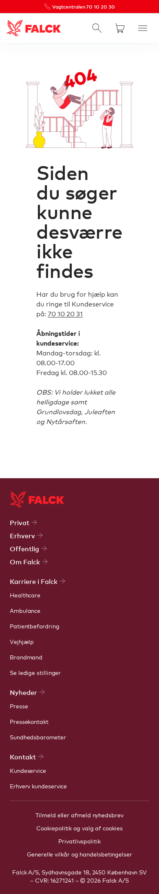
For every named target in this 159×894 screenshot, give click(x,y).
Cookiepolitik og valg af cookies (79, 828)
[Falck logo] (37, 499)
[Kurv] (120, 28)
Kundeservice (28, 770)
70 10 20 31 (65, 313)
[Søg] (97, 28)
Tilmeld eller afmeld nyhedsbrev (79, 815)
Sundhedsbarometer (38, 737)
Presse (19, 706)
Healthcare (25, 595)
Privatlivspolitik (79, 841)
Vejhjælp (22, 641)
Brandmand (26, 657)
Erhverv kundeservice (38, 786)
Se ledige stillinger (35, 672)
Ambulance (25, 610)
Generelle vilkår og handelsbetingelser (79, 854)
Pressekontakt (29, 721)
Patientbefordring (35, 626)
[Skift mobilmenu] (142, 28)
